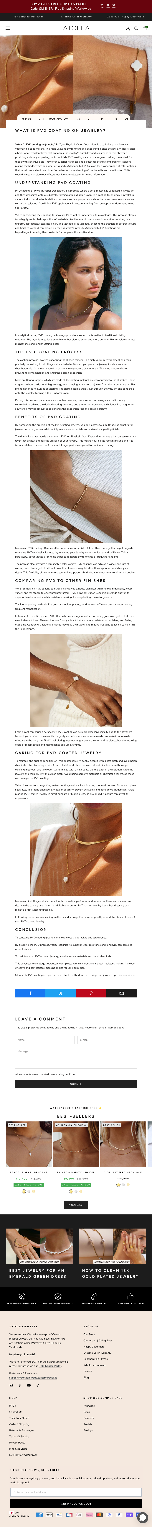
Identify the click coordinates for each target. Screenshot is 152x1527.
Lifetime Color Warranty (97, 1353)
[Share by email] (122, 993)
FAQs (12, 1405)
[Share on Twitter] (61, 993)
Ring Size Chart (18, 1449)
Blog (86, 1377)
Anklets (87, 1424)
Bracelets (88, 1418)
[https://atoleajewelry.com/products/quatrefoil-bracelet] (76, 680)
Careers (87, 1371)
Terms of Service (106, 1027)
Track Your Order (19, 1418)
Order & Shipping (19, 1424)
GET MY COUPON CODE (76, 1503)
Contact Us (15, 1412)
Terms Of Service (19, 1436)
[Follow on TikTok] (38, 1385)
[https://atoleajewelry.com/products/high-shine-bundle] (76, 849)
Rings (86, 1412)
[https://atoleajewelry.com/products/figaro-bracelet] (76, 496)
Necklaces (89, 1405)
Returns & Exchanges (21, 1430)
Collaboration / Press (95, 1359)
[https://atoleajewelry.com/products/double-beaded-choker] (76, 283)
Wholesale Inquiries (94, 1365)
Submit (76, 1084)
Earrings (88, 1430)
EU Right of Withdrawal (23, 1455)
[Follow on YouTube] (29, 1385)
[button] (142, 1517)
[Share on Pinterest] (91, 993)
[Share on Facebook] (30, 993)
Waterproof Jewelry (58, 174)
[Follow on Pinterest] (20, 1385)
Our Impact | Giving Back (97, 1340)
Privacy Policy (84, 1027)
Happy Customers (93, 1346)
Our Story (89, 1334)
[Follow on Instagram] (11, 1385)
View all (76, 1204)
